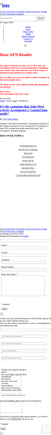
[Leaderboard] (11, 377)
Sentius (26, 236)
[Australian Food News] (5, 5)
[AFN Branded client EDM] (11, 390)
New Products (28, 164)
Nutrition (28, 157)
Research (28, 161)
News (28, 29)
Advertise (28, 41)
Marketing (28, 168)
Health (28, 153)
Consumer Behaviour (28, 175)
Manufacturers (28, 150)
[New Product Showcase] (11, 388)
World (28, 34)
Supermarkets (28, 146)
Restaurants (28, 172)
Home (28, 27)
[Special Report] (11, 386)
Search (41, 18)
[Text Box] (11, 383)
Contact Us (28, 39)
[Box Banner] (11, 379)
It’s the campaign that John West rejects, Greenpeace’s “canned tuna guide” (23, 110)
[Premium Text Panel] (11, 381)
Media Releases (28, 36)
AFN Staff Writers (10, 119)
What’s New (28, 32)
